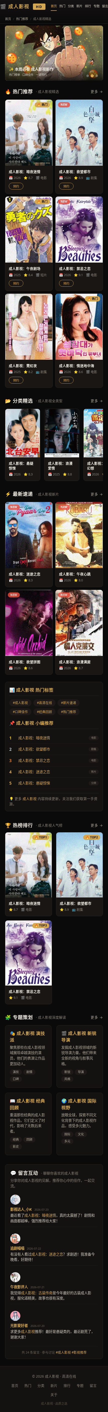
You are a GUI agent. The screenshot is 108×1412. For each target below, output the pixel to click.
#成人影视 (20, 702)
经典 (16, 1139)
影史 (16, 1146)
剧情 (29, 1072)
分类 (71, 6)
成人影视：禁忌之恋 (34, 760)
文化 (81, 1134)
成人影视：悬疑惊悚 (34, 783)
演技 (16, 1072)
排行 (88, 6)
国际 (67, 1134)
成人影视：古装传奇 (36, 1293)
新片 (79, 6)
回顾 (29, 1139)
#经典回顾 (44, 711)
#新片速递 (68, 702)
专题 (96, 6)
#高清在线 (44, 702)
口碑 (16, 1079)
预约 (16, 186)
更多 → (97, 91)
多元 (67, 1141)
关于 (54, 1394)
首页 (54, 6)
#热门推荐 (68, 711)
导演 (81, 1072)
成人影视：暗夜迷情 (34, 737)
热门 (62, 6)
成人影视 (30, 798)
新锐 (67, 1072)
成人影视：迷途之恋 (34, 771)
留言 (105, 6)
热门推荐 (22, 19)
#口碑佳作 (20, 711)
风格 (67, 1079)
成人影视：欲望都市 (34, 749)
